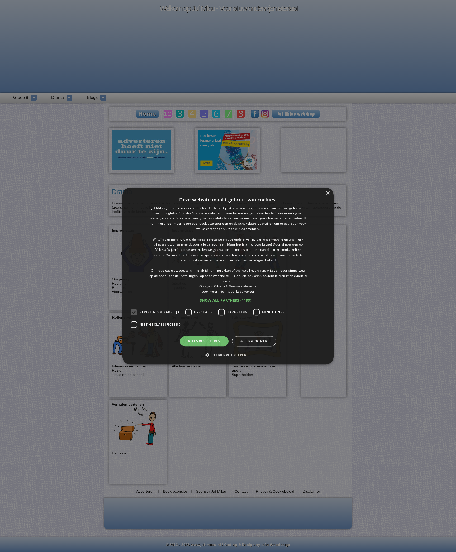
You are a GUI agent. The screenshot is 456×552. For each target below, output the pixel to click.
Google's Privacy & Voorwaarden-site (228, 286)
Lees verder (245, 291)
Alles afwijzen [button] (254, 341)
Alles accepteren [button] (204, 341)
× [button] (328, 193)
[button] (228, 300)
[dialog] (228, 276)
